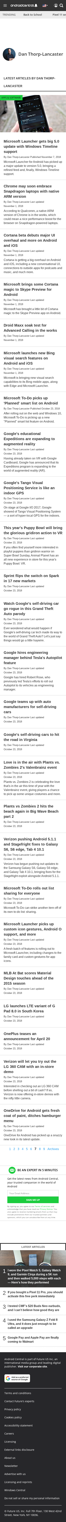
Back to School (32, 14)
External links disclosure (19, 1449)
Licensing (10, 1441)
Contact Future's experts (19, 1401)
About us (9, 1458)
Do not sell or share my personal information (32, 1498)
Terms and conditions (17, 1393)
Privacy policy (12, 1409)
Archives (53, 1149)
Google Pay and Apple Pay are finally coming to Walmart (33, 1339)
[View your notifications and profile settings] (36, 5)
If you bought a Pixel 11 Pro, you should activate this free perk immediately (35, 1294)
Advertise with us (15, 1474)
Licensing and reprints (18, 1482)
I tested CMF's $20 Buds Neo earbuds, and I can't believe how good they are (34, 1308)
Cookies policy (13, 1417)
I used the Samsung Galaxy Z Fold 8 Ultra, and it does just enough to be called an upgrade (33, 1323)
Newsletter (11, 1466)
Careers (9, 1433)
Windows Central (14, 1490)
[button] (61, 5)
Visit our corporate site (32, 1366)
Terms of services (43, 1206)
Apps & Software (11, 97)
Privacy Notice (46, 1209)
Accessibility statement (18, 1425)
